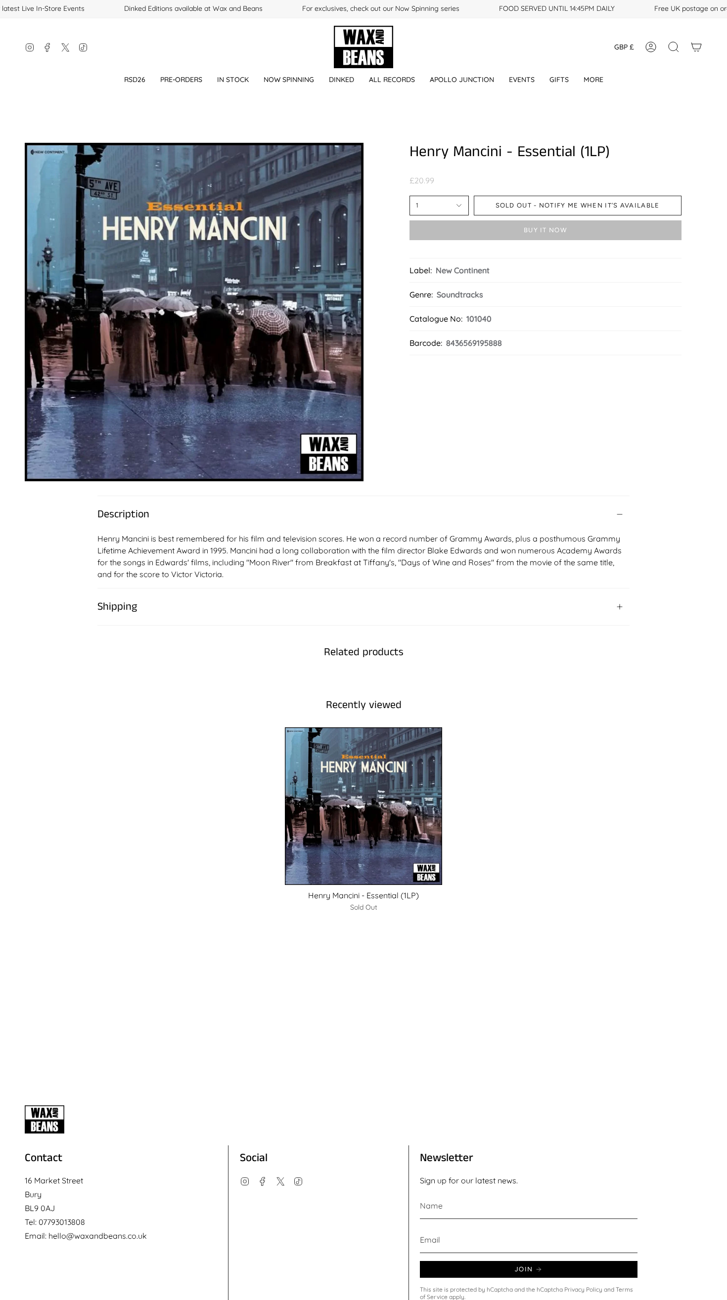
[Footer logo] (44, 1119)
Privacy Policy (583, 1289)
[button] (135, 79)
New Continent (463, 270)
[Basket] (696, 47)
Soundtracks (460, 294)
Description (123, 514)
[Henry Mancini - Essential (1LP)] (364, 806)
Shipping (117, 606)
